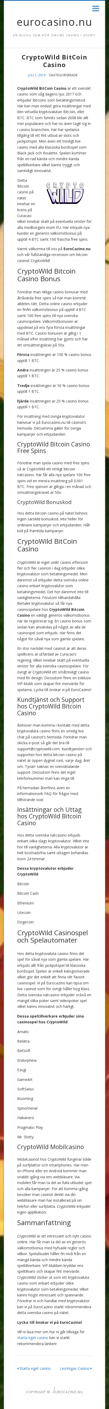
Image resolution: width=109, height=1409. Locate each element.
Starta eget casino (35, 1368)
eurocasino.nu (54, 21)
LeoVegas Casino (75, 1368)
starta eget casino (32, 1337)
